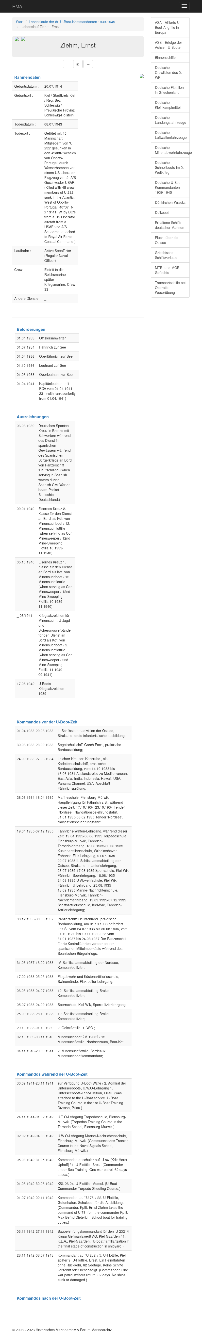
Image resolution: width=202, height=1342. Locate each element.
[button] (67, 64)
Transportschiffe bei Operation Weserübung (170, 287)
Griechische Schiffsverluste (166, 255)
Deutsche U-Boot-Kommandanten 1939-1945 (169, 187)
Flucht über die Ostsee (166, 240)
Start (19, 21)
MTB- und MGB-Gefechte (168, 270)
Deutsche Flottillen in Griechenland (169, 90)
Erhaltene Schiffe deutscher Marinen (169, 225)
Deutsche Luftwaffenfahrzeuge (171, 135)
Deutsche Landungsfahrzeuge (170, 120)
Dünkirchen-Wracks (170, 202)
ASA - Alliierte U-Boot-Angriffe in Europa (168, 27)
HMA (17, 6)
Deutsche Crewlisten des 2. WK (168, 72)
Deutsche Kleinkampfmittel (168, 105)
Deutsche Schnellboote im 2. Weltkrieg (169, 167)
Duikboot (162, 212)
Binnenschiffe (165, 57)
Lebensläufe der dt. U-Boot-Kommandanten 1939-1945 (72, 21)
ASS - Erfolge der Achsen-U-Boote (168, 45)
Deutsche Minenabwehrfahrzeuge (172, 150)
